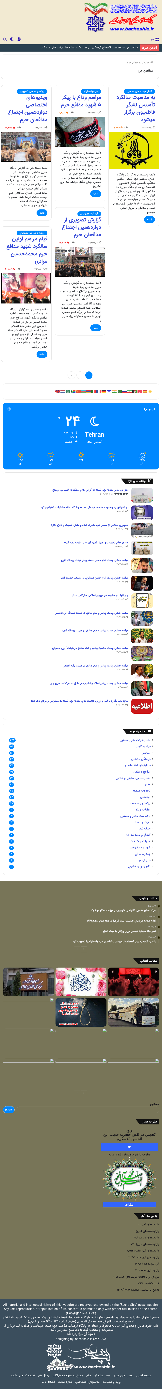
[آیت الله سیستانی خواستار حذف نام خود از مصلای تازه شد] (28, 1073)
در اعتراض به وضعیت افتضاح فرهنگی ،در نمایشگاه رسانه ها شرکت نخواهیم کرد (84, 507)
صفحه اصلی (143, 1375)
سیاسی (146, 753)
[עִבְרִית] (109, 391)
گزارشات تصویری (89, 214)
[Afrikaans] (73, 391)
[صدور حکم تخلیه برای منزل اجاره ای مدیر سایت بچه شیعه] (142, 548)
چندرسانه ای (143, 854)
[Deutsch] (104, 391)
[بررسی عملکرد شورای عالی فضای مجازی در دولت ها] (28, 982)
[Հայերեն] (88, 391)
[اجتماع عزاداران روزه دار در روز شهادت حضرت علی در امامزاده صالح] (133, 1042)
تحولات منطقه (142, 791)
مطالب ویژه (143, 810)
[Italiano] (93, 391)
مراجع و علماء (142, 772)
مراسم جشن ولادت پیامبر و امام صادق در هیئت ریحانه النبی (95, 630)
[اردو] (119, 391)
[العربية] (68, 391)
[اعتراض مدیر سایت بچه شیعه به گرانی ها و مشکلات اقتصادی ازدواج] (142, 495)
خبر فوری (145, 860)
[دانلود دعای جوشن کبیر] (133, 1073)
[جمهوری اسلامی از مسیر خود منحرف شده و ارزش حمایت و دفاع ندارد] (142, 530)
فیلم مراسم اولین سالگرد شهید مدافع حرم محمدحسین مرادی (27, 250)
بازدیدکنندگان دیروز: (146, 1244)
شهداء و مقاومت (140, 848)
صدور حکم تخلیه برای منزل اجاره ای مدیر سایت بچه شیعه (96, 542)
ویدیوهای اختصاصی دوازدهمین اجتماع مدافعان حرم (27, 108)
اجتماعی (145, 797)
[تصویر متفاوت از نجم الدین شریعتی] (81, 1042)
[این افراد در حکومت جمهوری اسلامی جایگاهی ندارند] (142, 600)
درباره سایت (65, 1382)
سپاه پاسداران (91, 91)
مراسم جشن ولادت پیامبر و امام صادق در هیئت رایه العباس (95, 665)
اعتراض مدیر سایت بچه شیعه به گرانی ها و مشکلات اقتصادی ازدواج (90, 490)
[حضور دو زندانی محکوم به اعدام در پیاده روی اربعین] (81, 1012)
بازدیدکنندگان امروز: (146, 1231)
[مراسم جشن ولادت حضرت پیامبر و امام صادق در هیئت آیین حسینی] (142, 653)
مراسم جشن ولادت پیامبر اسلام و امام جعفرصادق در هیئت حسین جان (89, 683)
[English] (57, 391)
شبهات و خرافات (140, 841)
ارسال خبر (44, 1375)
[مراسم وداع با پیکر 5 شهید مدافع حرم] (80, 132)
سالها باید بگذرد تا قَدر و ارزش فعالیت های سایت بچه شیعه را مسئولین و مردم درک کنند (79, 701)
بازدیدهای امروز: (148, 1224)
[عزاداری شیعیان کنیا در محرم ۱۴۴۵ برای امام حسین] (28, 1042)
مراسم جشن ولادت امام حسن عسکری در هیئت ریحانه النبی (94, 560)
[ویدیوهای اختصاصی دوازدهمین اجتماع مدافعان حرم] (26, 147)
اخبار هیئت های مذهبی (139, 91)
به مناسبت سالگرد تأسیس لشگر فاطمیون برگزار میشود (136, 108)
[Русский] (124, 391)
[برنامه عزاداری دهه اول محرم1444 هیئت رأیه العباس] (133, 982)
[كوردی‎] (150, 391)
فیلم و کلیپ (143, 746)
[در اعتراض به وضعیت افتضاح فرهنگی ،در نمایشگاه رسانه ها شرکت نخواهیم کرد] (142, 512)
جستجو (154, 1104)
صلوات (129, 1204)
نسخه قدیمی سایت (23, 1375)
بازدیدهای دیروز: (148, 1237)
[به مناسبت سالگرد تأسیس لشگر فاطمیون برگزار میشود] (134, 150)
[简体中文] (78, 391)
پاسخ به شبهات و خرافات (68, 1375)
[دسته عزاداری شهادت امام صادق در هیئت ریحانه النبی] (81, 1073)
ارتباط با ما (48, 1382)
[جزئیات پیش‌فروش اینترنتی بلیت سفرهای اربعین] (133, 1012)
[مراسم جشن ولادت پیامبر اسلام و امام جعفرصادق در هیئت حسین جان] (142, 688)
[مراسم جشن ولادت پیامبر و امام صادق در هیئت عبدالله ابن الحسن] (142, 618)
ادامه (149, 220)
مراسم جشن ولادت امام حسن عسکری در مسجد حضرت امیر (94, 578)
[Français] (99, 391)
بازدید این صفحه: (148, 1270)
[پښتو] (135, 391)
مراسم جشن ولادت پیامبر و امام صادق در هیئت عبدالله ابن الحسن (91, 613)
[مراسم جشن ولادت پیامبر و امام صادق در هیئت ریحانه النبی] (142, 636)
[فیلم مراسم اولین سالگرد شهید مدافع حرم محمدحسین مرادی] (26, 288)
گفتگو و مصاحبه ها (138, 835)
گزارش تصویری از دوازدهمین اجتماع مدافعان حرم (81, 227)
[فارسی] (129, 391)
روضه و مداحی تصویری (32, 91)
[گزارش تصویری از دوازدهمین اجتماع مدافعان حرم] (80, 262)
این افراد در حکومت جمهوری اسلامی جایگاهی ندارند (99, 595)
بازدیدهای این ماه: (147, 1257)
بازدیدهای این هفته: (146, 1250)
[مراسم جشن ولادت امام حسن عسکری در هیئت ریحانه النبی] (142, 565)
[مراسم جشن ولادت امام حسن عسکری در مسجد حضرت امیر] (142, 583)
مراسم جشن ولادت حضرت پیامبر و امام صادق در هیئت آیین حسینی (90, 648)
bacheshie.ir (83, 1339)
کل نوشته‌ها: (151, 1283)
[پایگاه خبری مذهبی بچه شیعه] (122, 18)
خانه (147, 62)
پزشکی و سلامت (140, 803)
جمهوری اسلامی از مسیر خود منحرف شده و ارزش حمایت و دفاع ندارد (95, 47)
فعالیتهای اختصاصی (138, 765)
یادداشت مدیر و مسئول (135, 816)
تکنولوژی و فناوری (139, 867)
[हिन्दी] (114, 391)
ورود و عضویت (112, 1382)
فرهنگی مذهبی (141, 759)
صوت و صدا (143, 822)
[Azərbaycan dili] (83, 391)
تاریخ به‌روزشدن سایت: (144, 1289)
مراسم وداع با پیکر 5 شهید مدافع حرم (81, 101)
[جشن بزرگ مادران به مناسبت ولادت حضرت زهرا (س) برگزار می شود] (81, 982)
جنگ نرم (145, 829)
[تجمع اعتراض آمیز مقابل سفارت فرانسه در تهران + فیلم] (28, 1012)
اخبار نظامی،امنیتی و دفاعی (133, 778)
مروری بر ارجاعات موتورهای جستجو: (136, 1276)
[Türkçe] (140, 391)
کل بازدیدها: (151, 1263)
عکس (147, 784)
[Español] (145, 391)
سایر (88, 1375)
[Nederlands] (63, 391)
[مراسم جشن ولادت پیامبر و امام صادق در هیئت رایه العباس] (142, 671)
